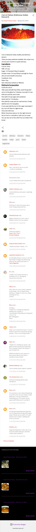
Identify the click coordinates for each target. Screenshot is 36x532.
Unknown (12, 151)
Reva (10, 305)
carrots (4, 136)
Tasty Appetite (14, 263)
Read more (30, 471)
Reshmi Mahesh (14, 365)
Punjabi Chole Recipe (10, 499)
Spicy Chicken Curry (9, 477)
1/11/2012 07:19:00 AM (17, 384)
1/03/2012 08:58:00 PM (17, 238)
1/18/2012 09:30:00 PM (17, 436)
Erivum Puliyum (14, 235)
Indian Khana (13, 164)
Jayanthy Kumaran (15, 255)
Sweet (24, 139)
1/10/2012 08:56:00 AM (17, 360)
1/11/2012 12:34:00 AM (17, 371)
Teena (11, 327)
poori (17, 139)
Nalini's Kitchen (14, 189)
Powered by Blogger (19, 524)
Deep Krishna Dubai (15, 243)
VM (10, 202)
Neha (11, 286)
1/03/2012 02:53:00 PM (17, 172)
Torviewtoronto (14, 377)
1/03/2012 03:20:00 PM (17, 183)
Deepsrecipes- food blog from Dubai (18, 4)
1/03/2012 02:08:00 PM (17, 159)
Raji (10, 342)
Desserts (20, 136)
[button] (33, 15)
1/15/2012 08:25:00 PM (17, 421)
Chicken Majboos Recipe (11, 454)
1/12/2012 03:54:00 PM (17, 403)
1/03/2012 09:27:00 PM (17, 249)
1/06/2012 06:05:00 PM (17, 281)
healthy (4, 139)
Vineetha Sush (13, 215)
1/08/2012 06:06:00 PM (17, 299)
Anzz (10, 390)
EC (10, 271)
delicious (12, 136)
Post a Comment (8, 441)
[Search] (33, 4)
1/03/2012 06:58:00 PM (17, 196)
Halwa (28, 136)
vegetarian (5, 143)
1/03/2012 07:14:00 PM (17, 223)
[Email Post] (3, 132)
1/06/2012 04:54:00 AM (17, 266)
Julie (10, 228)
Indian (12, 139)
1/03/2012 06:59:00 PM (17, 210)
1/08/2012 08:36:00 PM (17, 321)
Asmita (11, 427)
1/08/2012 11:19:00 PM (17, 336)
